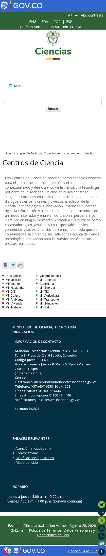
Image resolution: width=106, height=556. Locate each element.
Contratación (57, 26)
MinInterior (13, 284)
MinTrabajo (13, 307)
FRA (45, 21)
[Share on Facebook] (5, 265)
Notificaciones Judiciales (35, 457)
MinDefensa (47, 280)
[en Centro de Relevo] (102, 544)
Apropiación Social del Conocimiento (38, 153)
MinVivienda (14, 303)
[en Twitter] (102, 504)
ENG (32, 21)
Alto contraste (92, 15)
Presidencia (14, 276)
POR (57, 21)
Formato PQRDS (27, 408)
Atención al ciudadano (33, 448)
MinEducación (49, 303)
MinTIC (44, 291)
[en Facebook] (102, 496)
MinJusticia (13, 280)
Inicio (7, 153)
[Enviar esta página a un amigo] (20, 265)
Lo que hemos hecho (80, 153)
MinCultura (13, 295)
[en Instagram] (102, 512)
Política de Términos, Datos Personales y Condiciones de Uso (62, 532)
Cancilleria (46, 284)
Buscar (53, 109)
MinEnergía (47, 287)
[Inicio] (53, 45)
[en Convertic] (102, 552)
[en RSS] (102, 536)
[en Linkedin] (102, 528)
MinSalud (45, 307)
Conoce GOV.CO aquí (85, 551)
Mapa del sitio (27, 462)
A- (76, 15)
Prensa (75, 26)
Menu (19, 85)
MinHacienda (15, 287)
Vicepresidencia (50, 276)
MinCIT (10, 291)
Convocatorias (27, 453)
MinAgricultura (49, 295)
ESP (69, 21)
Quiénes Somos (32, 26)
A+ (70, 15)
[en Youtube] (102, 520)
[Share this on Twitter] (13, 265)
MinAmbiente (14, 299)
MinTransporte (49, 299)
